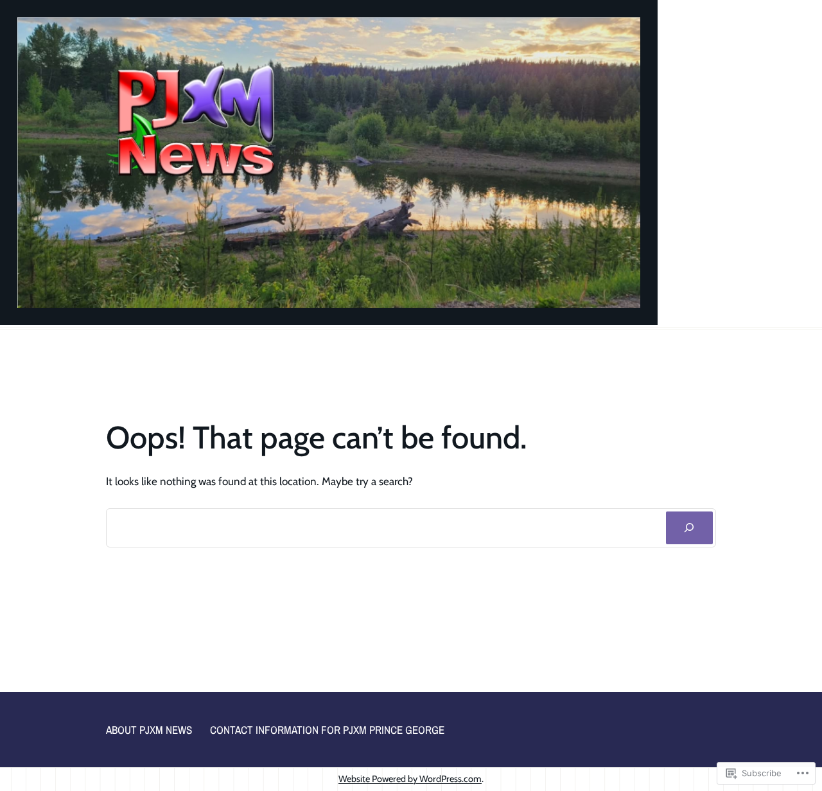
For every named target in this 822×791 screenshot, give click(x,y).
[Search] (689, 527)
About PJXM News (149, 729)
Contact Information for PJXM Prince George (327, 729)
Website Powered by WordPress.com (410, 779)
